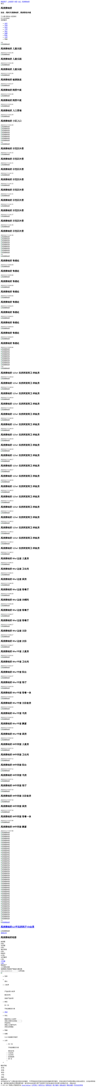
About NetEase (26, 1085)
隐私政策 (63, 1085)
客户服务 (56, 1085)
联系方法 (42, 1085)
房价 (6, 31)
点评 (6, 37)
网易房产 (4, 1)
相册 (6, 33)
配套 (6, 35)
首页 (6, 23)
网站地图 (70, 1085)
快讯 (6, 27)
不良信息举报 (78, 1085)
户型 (6, 29)
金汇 (19, 1)
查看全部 (4, 933)
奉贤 (15, 1)
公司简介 (35, 1085)
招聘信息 (49, 1085)
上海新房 (11, 1)
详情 (6, 25)
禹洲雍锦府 (26, 1)
